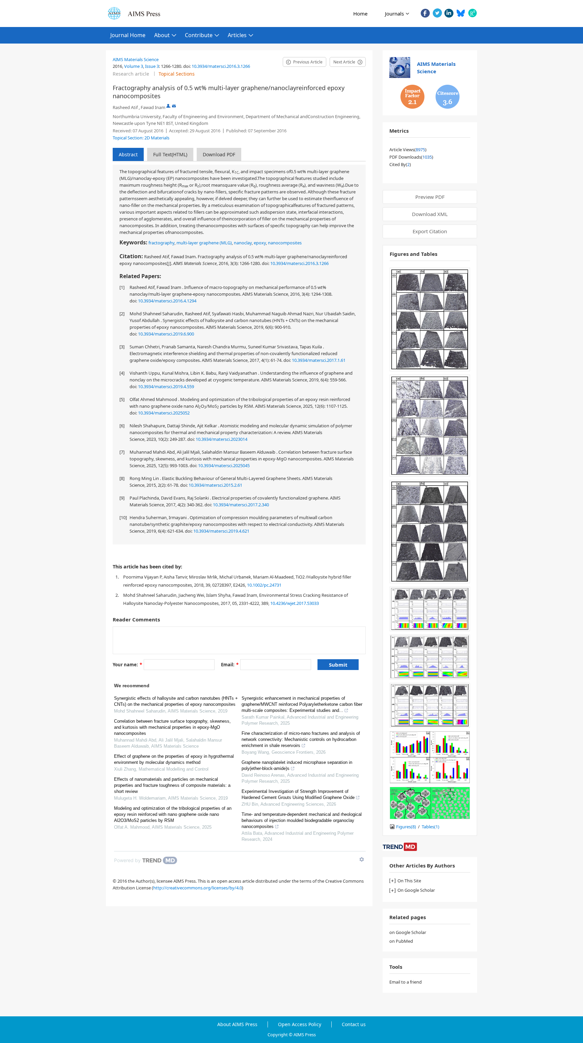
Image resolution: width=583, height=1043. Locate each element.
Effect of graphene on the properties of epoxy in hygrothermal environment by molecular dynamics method (174, 759)
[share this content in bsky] (460, 13)
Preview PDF (430, 196)
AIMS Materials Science (136, 59)
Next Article (344, 62)
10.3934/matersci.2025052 (164, 413)
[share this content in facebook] (425, 13)
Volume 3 (133, 66)
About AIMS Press (237, 1024)
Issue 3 (152, 66)
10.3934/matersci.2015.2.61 (215, 485)
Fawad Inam (153, 107)
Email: (230, 665)
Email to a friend (405, 982)
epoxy (260, 243)
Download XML (430, 214)
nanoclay (243, 243)
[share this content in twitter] (437, 13)
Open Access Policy (299, 1024)
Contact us (354, 1024)
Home (360, 13)
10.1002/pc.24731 (264, 585)
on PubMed (401, 941)
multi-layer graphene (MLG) (204, 243)
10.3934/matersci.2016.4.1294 (167, 301)
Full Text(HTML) (170, 154)
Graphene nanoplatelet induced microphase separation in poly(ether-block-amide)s (297, 765)
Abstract (128, 154)
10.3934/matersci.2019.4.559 (166, 386)
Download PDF (219, 154)
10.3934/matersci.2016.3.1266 (221, 66)
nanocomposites (285, 243)
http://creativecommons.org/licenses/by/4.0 (197, 888)
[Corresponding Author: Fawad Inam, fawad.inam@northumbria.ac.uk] (168, 106)
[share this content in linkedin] (448, 13)
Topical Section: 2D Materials (141, 138)
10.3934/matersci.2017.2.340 (241, 505)
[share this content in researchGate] (472, 13)
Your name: (127, 665)
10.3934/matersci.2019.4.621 (221, 531)
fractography (161, 243)
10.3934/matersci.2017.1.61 (318, 360)
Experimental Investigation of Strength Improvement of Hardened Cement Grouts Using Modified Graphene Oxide (298, 794)
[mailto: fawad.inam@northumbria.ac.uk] (174, 106)
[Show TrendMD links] (361, 859)
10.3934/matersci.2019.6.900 (166, 334)
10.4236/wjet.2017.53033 (294, 603)
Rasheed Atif (125, 107)
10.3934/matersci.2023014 (221, 439)
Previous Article (308, 62)
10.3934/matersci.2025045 (224, 465)
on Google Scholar (407, 932)
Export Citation (430, 231)
